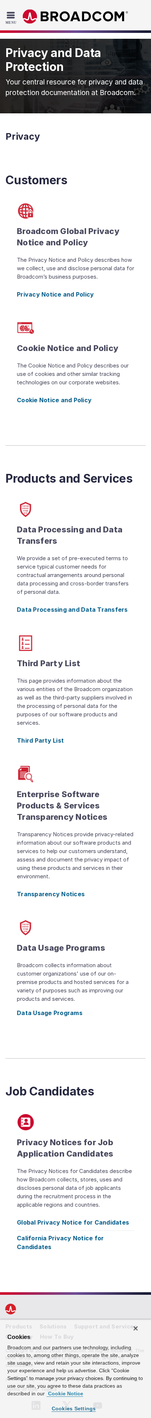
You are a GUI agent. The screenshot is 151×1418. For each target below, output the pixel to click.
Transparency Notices (51, 894)
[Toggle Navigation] (11, 17)
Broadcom (75, 17)
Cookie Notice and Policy (54, 400)
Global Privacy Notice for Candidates (73, 1222)
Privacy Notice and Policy (55, 294)
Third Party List (40, 740)
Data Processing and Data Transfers (72, 609)
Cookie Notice (65, 1393)
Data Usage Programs (49, 1013)
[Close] (135, 1328)
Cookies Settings (74, 1408)
